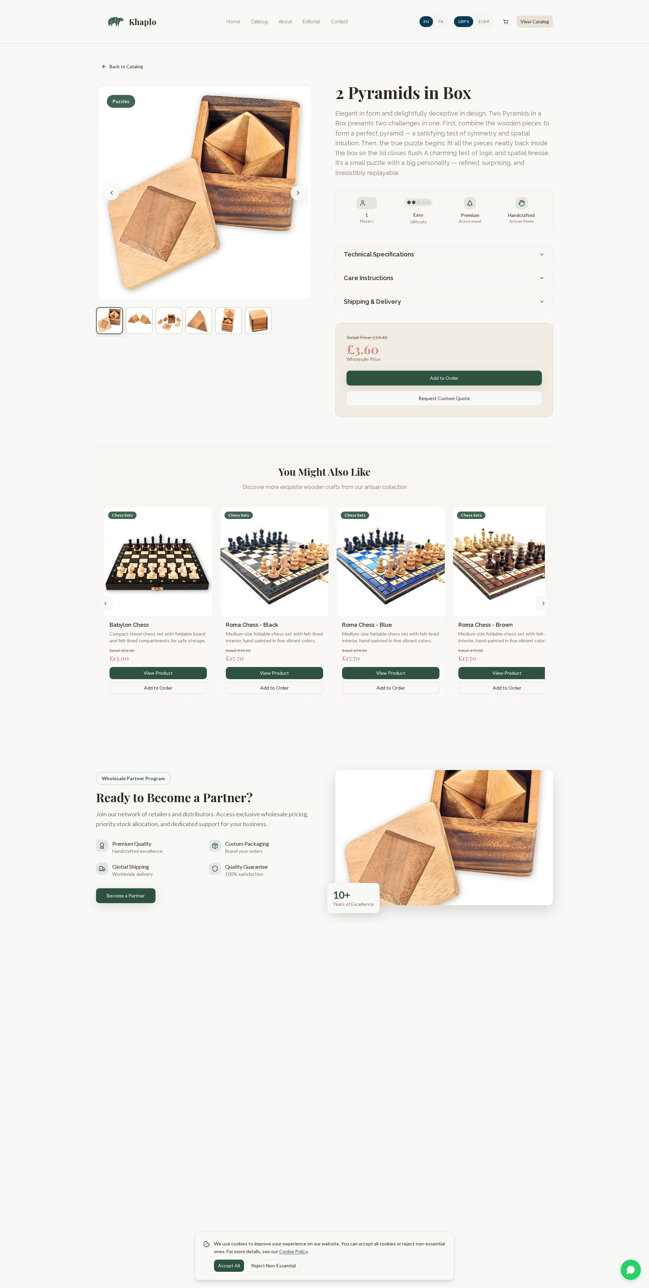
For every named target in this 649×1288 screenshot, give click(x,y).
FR (440, 21)
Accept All (229, 1265)
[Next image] (298, 192)
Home (233, 21)
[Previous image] (111, 192)
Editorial (311, 21)
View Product (158, 673)
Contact (339, 21)
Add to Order (444, 378)
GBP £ (463, 21)
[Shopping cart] (505, 21)
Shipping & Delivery (372, 301)
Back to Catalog (126, 66)
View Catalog (535, 21)
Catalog (259, 21)
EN (426, 21)
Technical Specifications (379, 254)
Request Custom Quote (444, 398)
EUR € (484, 21)
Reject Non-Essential (273, 1265)
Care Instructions (368, 277)
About (285, 21)
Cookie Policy (293, 1251)
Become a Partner (126, 895)
